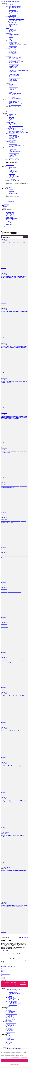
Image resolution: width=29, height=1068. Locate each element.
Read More (3, 268)
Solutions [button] (5, 55)
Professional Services (11, 128)
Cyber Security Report (11, 1017)
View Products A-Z (13, 53)
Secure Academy (13, 140)
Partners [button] (5, 166)
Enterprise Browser (13, 31)
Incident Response (10, 1029)
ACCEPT (14, 1060)
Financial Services (13, 88)
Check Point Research (14, 153)
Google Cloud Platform (14, 176)
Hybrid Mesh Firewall (14, 74)
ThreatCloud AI (12, 47)
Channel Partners (13, 171)
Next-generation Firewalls (15, 7)
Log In (4, 208)
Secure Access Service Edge (15, 78)
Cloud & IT (11, 127)
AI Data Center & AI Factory (15, 58)
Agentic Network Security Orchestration (18, 17)
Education (11, 84)
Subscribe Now (11, 966)
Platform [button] (5, 99)
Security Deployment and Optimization (17, 129)
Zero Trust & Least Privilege (15, 82)
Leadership (11, 191)
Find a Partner (12, 170)
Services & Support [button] (7, 1021)
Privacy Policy (15, 1057)
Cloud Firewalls (12, 22)
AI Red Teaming (12, 51)
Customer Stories (13, 155)
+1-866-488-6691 (17, 1048)
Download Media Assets (6, 950)
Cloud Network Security (14, 993)
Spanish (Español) (10, 213)
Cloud (7, 21)
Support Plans (12, 142)
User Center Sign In (10, 1032)
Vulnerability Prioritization (15, 1003)
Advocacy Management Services (16, 145)
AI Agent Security (13, 52)
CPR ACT (8, 115)
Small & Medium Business (15, 98)
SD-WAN (11, 12)
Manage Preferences (14, 1064)
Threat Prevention (13, 80)
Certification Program (14, 136)
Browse (10, 38)
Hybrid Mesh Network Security (13, 4)
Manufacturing (12, 91)
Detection (11, 119)
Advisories (8, 1033)
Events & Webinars (13, 158)
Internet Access (12, 30)
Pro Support (11, 146)
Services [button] (5, 113)
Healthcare (11, 89)
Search (4, 209)
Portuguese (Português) (11, 218)
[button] (17, 56)
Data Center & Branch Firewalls (13, 6)
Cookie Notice (24, 1057)
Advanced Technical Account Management (18, 132)
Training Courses (13, 135)
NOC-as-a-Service (13, 124)
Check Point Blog (10, 1012)
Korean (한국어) (10, 222)
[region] (14, 1058)
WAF (10, 25)
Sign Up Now (9, 187)
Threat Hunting (12, 79)
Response (11, 120)
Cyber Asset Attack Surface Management (18, 44)
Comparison (9, 1016)
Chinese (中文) (9, 221)
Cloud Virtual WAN (13, 24)
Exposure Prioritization (14, 43)
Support (5, 206)
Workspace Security (10, 997)
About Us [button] (5, 188)
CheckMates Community (14, 151)
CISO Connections (13, 154)
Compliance (11, 69)
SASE (7, 28)
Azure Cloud (12, 177)
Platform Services (13, 102)
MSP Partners (12, 174)
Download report (10, 111)
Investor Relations (13, 193)
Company (11, 189)
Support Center (9, 141)
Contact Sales (6, 205)
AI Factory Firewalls (13, 8)
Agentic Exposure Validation (15, 57)
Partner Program (12, 167)
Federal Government (13, 87)
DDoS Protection (13, 26)
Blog (10, 150)
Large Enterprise (12, 97)
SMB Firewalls (12, 10)
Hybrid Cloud (12, 73)
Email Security (12, 71)
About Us (8, 1035)
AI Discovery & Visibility (14, 60)
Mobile (10, 35)
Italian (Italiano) (9, 217)
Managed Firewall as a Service (16, 126)
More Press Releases (23, 937)
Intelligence (11, 117)
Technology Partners (13, 172)
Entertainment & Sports (14, 85)
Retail (10, 92)
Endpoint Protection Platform (15, 999)
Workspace (8, 33)
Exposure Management (11, 40)
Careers (10, 192)
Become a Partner (13, 168)
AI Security (8, 48)
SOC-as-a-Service (13, 123)
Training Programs (10, 133)
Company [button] (5, 1034)
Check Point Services (11, 114)
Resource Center (12, 149)
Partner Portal (12, 179)
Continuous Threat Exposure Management (18, 70)
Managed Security (10, 122)
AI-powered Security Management (16, 20)
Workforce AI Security (14, 49)
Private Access (12, 29)
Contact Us (8, 1043)
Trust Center (9, 1042)
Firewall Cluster (12, 15)
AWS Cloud (11, 175)
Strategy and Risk (10, 1028)
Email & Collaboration (14, 34)
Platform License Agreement (15, 103)
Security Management (11, 16)
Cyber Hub (11, 156)
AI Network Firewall (13, 62)
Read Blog (23, 984)
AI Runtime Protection (14, 64)
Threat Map (8, 1020)
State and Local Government (15, 93)
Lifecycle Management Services (16, 131)
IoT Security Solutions (14, 75)
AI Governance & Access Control (16, 61)
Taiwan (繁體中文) (10, 224)
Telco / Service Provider (14, 94)
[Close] (27, 1050)
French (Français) (10, 214)
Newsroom (11, 194)
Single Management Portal (15, 105)
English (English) (10, 212)
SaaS (10, 39)
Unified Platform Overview (15, 101)
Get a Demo (6, 204)
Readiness (11, 118)
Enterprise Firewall (13, 992)
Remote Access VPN (13, 13)
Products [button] (5, 3)
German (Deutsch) (10, 215)
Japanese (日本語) (10, 219)
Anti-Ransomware (13, 66)
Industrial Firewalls (13, 11)
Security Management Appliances (16, 19)
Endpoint (11, 37)
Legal (7, 1044)
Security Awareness (13, 137)
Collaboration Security (14, 67)
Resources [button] (5, 147)
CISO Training (12, 138)
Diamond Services (13, 144)
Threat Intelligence (13, 42)
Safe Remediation (13, 46)
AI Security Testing (13, 65)
